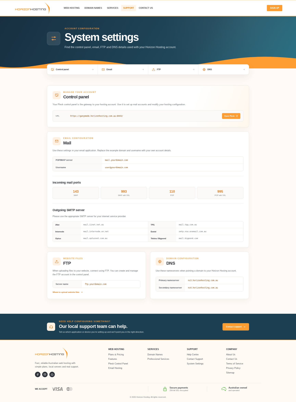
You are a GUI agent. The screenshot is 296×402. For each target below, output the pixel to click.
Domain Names (155, 354)
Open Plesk (229, 116)
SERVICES (112, 8)
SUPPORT (128, 8)
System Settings (195, 363)
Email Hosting (115, 368)
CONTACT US (146, 8)
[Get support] (52, 374)
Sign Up (274, 8)
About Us (230, 354)
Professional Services (158, 359)
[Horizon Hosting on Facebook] (37, 374)
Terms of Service (234, 363)
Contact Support (195, 359)
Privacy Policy (233, 368)
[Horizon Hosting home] (51, 353)
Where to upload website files (66, 292)
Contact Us (231, 359)
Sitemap (230, 372)
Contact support (234, 327)
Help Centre (193, 354)
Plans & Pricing (116, 354)
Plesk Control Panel (118, 363)
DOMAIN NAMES (93, 8)
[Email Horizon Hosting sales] (45, 374)
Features (112, 359)
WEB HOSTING (72, 8)
